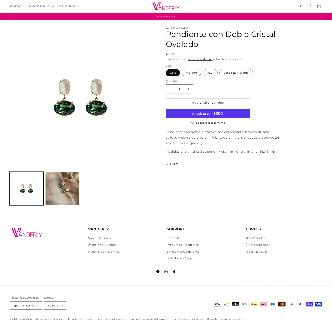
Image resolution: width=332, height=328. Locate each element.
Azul (210, 72)
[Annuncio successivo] (321, 16)
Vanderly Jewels (28, 319)
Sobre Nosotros (99, 238)
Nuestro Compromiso (104, 251)
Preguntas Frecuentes (183, 245)
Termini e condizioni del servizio (149, 319)
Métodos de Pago (179, 258)
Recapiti (212, 319)
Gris (173, 72)
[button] (17, 6)
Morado (191, 72)
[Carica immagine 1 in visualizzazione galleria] (26, 188)
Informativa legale (231, 319)
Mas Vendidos (255, 238)
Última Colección (258, 245)
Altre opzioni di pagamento (208, 122)
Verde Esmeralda (236, 72)
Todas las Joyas (256, 251)
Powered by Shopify (50, 319)
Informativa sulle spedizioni (187, 319)
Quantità (172, 81)
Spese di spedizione (200, 58)
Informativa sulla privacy (112, 319)
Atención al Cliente (102, 245)
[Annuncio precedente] (11, 16)
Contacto (173, 238)
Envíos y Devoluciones (183, 251)
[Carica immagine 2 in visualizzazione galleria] (62, 188)
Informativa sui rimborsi (80, 319)
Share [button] (174, 163)
